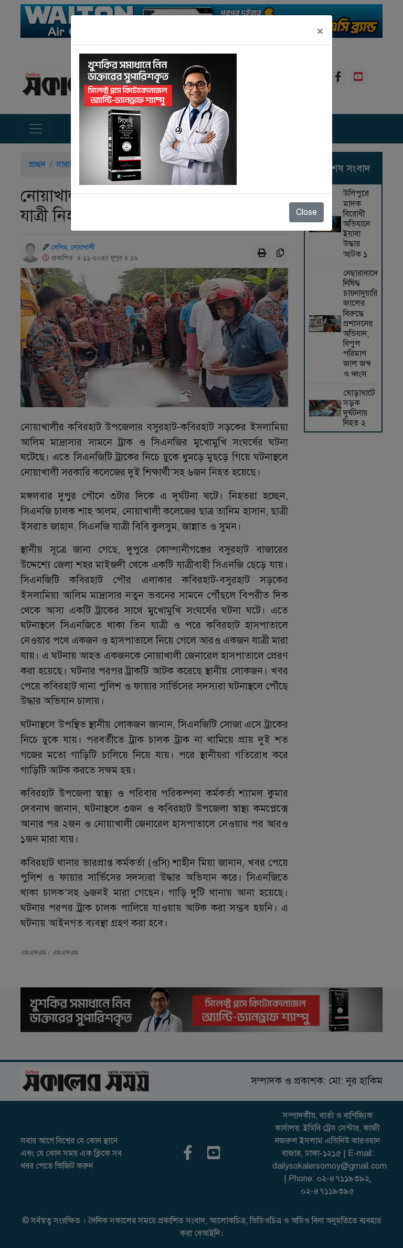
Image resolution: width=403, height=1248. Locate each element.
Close (306, 212)
